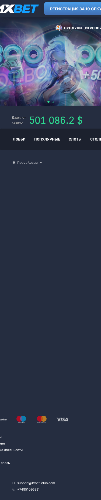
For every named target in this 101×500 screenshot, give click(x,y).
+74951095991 (28, 489)
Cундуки (73, 28)
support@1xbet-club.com (36, 483)
